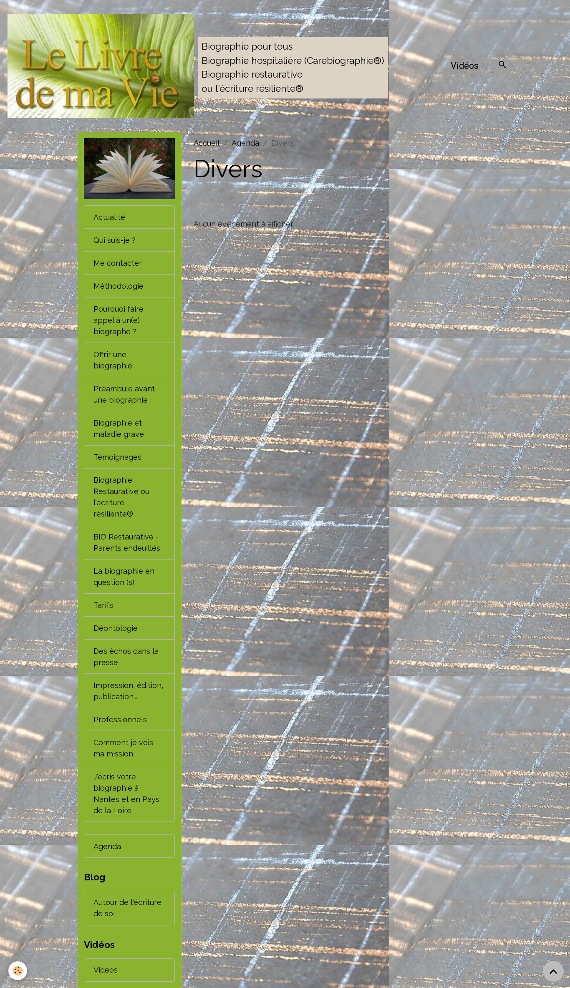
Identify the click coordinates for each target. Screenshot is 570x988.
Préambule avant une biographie (124, 394)
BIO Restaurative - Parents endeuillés (126, 542)
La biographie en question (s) (123, 577)
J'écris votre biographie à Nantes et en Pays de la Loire (126, 793)
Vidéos (465, 65)
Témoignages (117, 457)
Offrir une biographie (112, 360)
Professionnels (120, 719)
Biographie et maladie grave (118, 428)
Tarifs (103, 605)
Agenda (245, 143)
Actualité (109, 217)
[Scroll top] (553, 971)
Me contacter (117, 263)
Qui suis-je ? (114, 240)
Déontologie (115, 628)
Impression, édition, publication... (128, 691)
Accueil (206, 143)
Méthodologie (118, 286)
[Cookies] (17, 970)
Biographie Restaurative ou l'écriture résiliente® (121, 497)
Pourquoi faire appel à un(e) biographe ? (118, 320)
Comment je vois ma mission (123, 748)
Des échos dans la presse (126, 657)
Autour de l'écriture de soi (127, 908)
